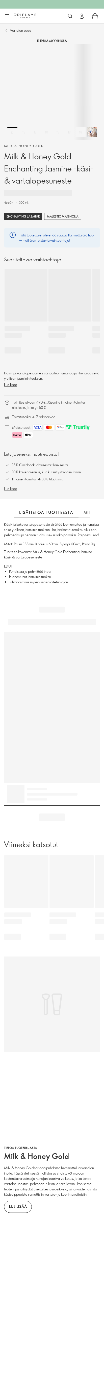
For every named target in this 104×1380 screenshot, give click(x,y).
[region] (52, 92)
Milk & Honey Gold (24, 146)
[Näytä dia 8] (92, 132)
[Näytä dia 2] (24, 132)
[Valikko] (7, 16)
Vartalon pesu (20, 30)
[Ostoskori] (95, 16)
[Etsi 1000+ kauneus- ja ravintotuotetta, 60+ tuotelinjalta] (70, 16)
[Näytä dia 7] (80, 132)
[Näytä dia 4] (46, 132)
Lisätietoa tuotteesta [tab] (46, 512)
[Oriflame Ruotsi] (25, 16)
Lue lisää (10, 384)
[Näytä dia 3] (35, 132)
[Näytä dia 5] (58, 132)
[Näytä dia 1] (12, 132)
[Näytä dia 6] (69, 132)
